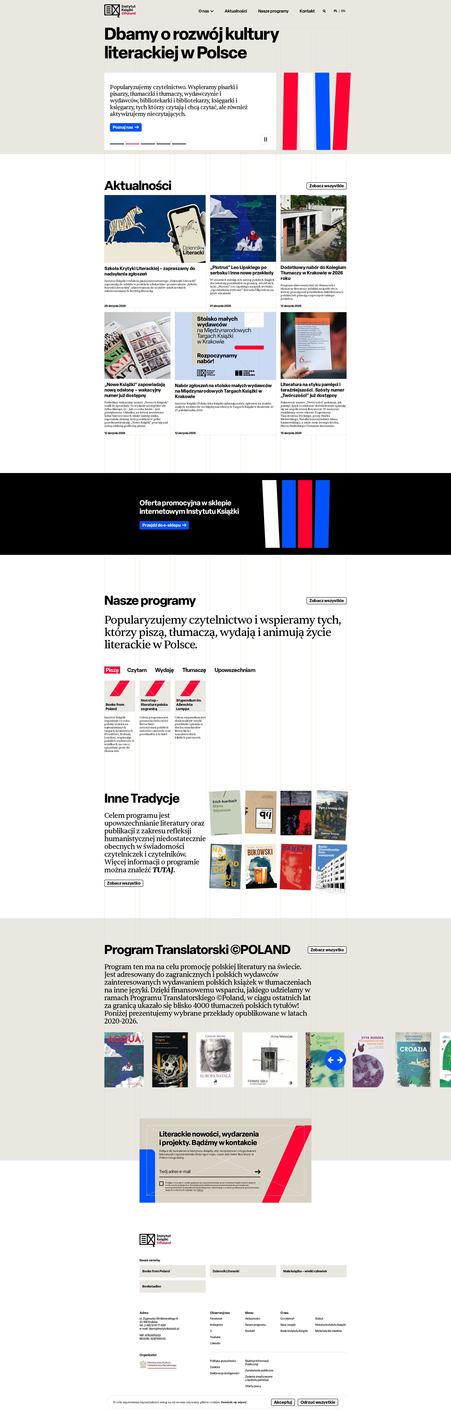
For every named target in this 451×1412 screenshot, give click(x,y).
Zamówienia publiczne (259, 1370)
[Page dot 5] (179, 144)
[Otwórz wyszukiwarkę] (324, 11)
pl (335, 11)
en (343, 11)
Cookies (215, 1367)
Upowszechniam (235, 670)
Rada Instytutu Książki (294, 1331)
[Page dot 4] (163, 144)
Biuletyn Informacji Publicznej (257, 1362)
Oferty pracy (253, 1386)
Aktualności (252, 1318)
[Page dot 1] (117, 144)
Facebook (216, 1318)
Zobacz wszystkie (326, 186)
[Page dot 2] (132, 144)
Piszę (112, 670)
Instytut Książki (120, 11)
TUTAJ (163, 870)
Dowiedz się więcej (233, 1402)
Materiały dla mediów (328, 1331)
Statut (319, 1318)
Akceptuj (283, 1402)
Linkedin (215, 1343)
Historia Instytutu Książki (330, 1324)
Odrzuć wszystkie (318, 1402)
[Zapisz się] (257, 1171)
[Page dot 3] (148, 144)
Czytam (137, 670)
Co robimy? (287, 1318)
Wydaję (164, 670)
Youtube (215, 1337)
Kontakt (250, 1331)
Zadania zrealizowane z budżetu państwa (259, 1378)
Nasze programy (255, 1324)
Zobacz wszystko (123, 883)
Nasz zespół (287, 1324)
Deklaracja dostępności (224, 1373)
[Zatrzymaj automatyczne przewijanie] (266, 139)
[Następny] (340, 1059)
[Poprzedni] (330, 1059)
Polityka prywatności (223, 1361)
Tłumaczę (194, 670)
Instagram (216, 1324)
